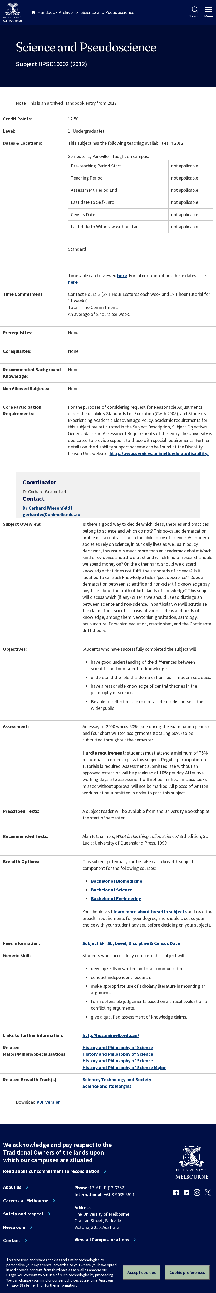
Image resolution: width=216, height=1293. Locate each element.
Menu (208, 16)
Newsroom (14, 1227)
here (122, 275)
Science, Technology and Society (116, 1080)
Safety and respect (23, 1214)
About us (12, 1187)
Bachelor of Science (111, 890)
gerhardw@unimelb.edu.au (51, 514)
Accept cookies (141, 1272)
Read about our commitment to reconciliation (51, 1171)
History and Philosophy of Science (117, 1047)
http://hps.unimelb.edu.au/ (110, 1035)
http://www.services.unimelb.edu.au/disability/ (159, 453)
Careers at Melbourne (25, 1201)
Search (194, 16)
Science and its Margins (106, 1086)
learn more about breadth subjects (150, 912)
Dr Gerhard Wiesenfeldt (47, 508)
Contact (11, 1240)
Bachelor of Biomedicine (116, 881)
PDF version (49, 1102)
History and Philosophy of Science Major (124, 1067)
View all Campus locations (102, 1240)
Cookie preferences (187, 1272)
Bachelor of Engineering (116, 898)
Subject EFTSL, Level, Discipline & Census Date (131, 943)
